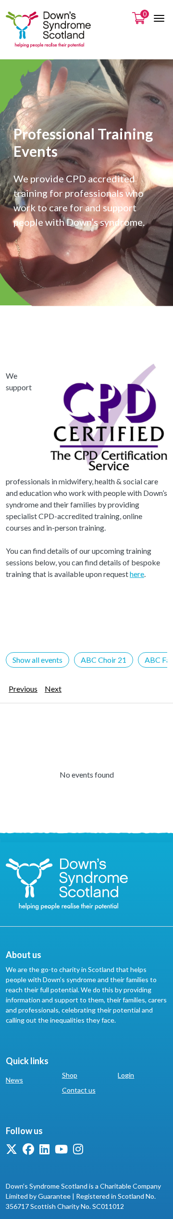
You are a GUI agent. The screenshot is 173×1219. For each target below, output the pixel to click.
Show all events (37, 659)
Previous (23, 688)
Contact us (79, 1090)
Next (53, 688)
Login (126, 1075)
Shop (69, 1075)
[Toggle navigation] (159, 18)
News (14, 1080)
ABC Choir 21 (103, 659)
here (137, 573)
